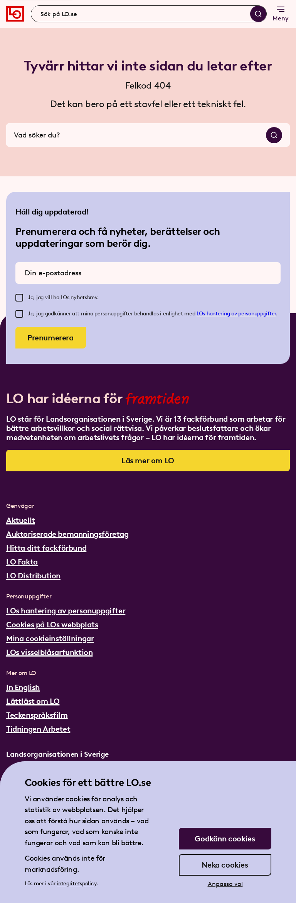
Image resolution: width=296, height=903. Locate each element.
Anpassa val (225, 884)
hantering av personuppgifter (241, 313)
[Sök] (258, 14)
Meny (280, 18)
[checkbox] (19, 298)
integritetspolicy (76, 883)
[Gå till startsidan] (15, 14)
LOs (202, 313)
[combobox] (148, 14)
